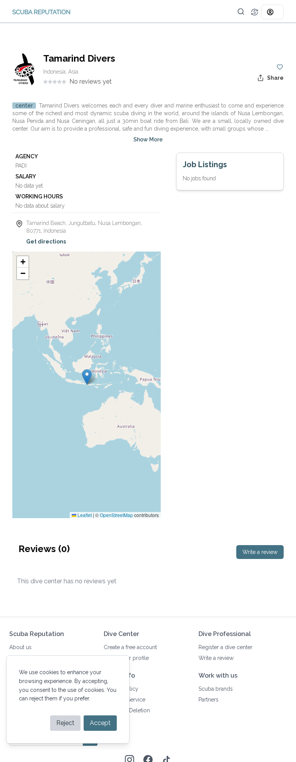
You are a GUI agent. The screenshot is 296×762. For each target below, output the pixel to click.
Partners (208, 700)
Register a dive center (225, 647)
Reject (65, 723)
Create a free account (130, 647)
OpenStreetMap (116, 515)
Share (275, 78)
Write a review (260, 552)
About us (20, 647)
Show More (148, 139)
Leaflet (84, 515)
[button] (241, 11)
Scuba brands (215, 689)
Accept (100, 723)
